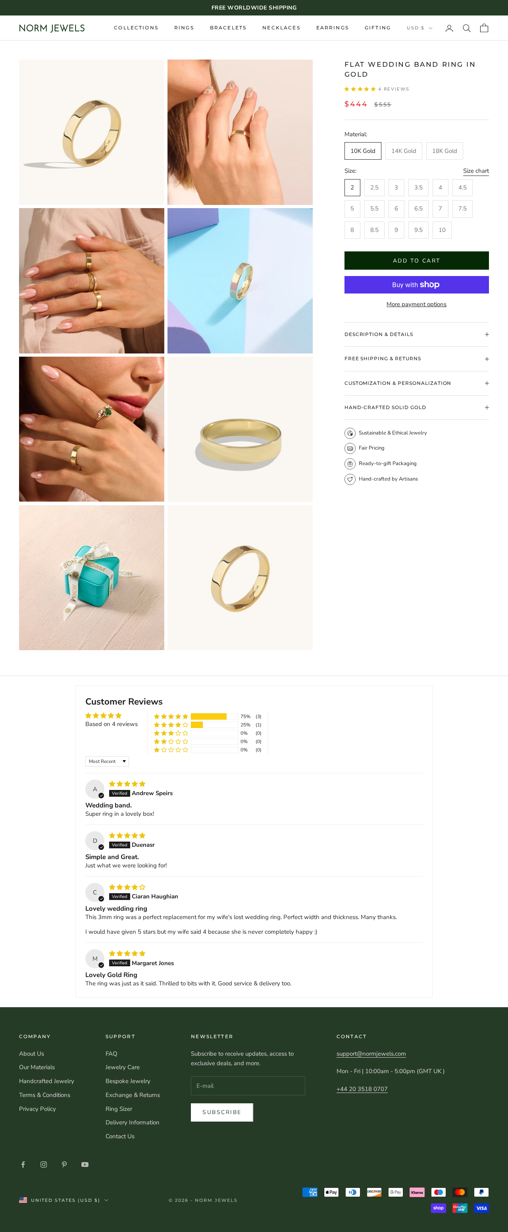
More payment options (416, 304)
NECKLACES (281, 28)
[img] (127, 784)
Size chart (476, 171)
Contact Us (120, 1136)
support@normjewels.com (371, 1054)
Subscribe (222, 1112)
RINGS (184, 28)
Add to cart (417, 261)
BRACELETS (228, 28)
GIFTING (378, 28)
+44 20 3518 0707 (362, 1089)
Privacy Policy (37, 1109)
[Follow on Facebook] (23, 1164)
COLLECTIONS (136, 28)
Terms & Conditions (44, 1095)
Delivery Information (133, 1122)
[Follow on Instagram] (44, 1164)
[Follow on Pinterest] (64, 1164)
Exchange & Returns (133, 1095)
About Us (31, 1054)
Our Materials (37, 1067)
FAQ (111, 1054)
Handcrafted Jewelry (46, 1081)
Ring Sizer (119, 1109)
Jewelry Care (123, 1067)
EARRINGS (332, 28)
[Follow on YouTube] (85, 1164)
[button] (361, 89)
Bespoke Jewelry (128, 1081)
